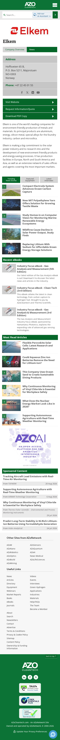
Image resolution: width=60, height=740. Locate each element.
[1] (11, 190)
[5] (11, 248)
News (9, 576)
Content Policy (13, 642)
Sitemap (10, 638)
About (9, 612)
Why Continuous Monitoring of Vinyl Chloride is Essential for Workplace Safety (39, 389)
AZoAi (32, 552)
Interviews (35, 583)
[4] (11, 234)
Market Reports (14, 594)
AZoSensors (35, 545)
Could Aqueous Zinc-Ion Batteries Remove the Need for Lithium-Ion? (38, 360)
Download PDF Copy (16, 116)
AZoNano (11, 548)
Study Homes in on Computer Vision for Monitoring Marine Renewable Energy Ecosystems (39, 219)
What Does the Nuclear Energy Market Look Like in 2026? (38, 403)
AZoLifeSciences (37, 559)
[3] (11, 219)
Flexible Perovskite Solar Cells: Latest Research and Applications (37, 345)
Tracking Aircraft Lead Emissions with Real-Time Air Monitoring (28, 478)
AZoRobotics (12, 552)
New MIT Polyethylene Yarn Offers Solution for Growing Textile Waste (38, 203)
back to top (50, 656)
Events (33, 580)
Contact (10, 623)
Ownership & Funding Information (17, 647)
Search (10, 616)
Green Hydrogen (37, 587)
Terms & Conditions (16, 631)
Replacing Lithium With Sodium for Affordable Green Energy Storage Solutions (39, 247)
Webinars (11, 591)
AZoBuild (11, 559)
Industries (34, 594)
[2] (11, 204)
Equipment (12, 587)
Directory (11, 583)
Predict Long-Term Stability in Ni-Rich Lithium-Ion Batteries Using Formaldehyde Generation (30, 522)
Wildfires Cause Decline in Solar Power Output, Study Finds (38, 232)
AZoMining (12, 563)
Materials (34, 598)
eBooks (10, 601)
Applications (36, 591)
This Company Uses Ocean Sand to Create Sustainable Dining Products (38, 374)
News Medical (36, 556)
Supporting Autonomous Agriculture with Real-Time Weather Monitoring (38, 418)
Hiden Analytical (15, 528)
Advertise (11, 627)
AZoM (9, 545)
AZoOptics (11, 556)
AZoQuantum (36, 548)
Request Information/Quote (20, 109)
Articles (10, 580)
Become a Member (39, 609)
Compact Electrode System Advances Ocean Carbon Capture (38, 188)
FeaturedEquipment (30, 179)
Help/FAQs (35, 601)
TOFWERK (12, 483)
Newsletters (12, 620)
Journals (10, 605)
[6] (11, 419)
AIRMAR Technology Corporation (22, 496)
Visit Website (12, 102)
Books (9, 598)
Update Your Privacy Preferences (31, 731)
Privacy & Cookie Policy (17, 634)
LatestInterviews (49, 179)
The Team (34, 605)
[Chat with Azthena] (53, 734)
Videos (33, 576)
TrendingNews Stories (11, 179)
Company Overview (14, 49)
